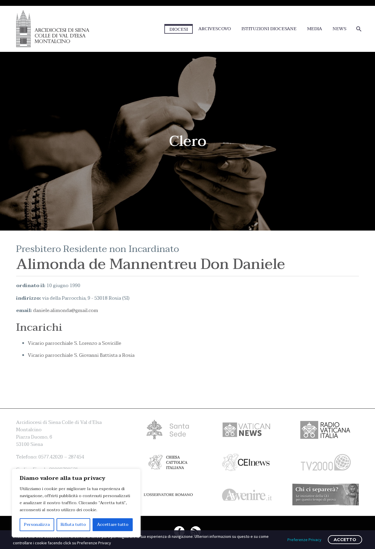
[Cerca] (358, 29)
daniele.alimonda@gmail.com (65, 310)
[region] (76, 503)
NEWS (339, 29)
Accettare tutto (112, 524)
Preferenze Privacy (304, 539)
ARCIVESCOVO (214, 29)
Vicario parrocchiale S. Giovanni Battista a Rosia (81, 355)
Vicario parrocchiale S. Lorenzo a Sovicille (74, 343)
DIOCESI (178, 29)
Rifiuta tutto (73, 524)
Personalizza (37, 524)
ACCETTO (345, 539)
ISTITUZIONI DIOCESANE (268, 29)
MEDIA (314, 29)
